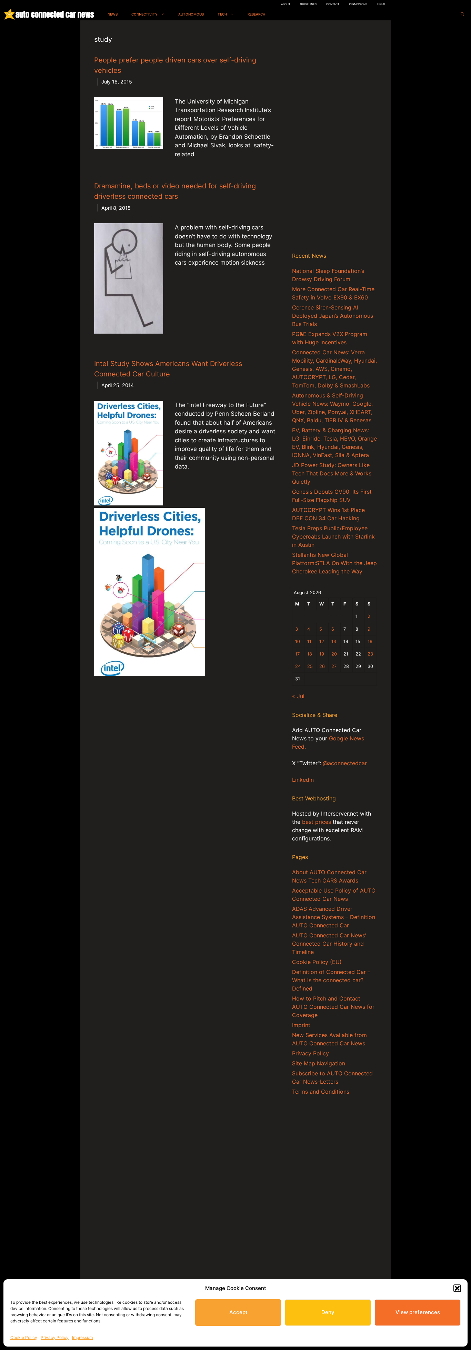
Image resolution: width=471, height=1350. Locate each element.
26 (322, 666)
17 (297, 654)
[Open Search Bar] (462, 14)
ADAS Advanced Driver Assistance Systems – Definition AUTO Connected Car (333, 917)
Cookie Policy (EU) (317, 961)
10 (297, 641)
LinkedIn (303, 779)
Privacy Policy (55, 1337)
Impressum (82, 1337)
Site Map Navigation (318, 1063)
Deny (327, 1312)
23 (370, 654)
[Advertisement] (334, 137)
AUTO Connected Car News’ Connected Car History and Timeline (329, 943)
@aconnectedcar (345, 763)
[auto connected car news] (9, 14)
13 (333, 641)
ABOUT (285, 4)
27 (334, 666)
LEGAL (381, 4)
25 (310, 666)
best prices (316, 821)
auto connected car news (55, 14)
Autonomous (191, 14)
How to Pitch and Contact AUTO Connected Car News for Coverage (333, 1006)
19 (321, 654)
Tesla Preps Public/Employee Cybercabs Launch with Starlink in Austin (333, 536)
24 (298, 666)
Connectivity (144, 14)
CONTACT (332, 4)
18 (309, 654)
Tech (222, 14)
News (113, 14)
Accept (238, 1312)
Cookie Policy (23, 1337)
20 (334, 654)
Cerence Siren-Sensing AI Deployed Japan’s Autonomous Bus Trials (332, 315)
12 (321, 641)
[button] (457, 1288)
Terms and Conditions (320, 1091)
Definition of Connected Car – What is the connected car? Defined (331, 980)
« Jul (298, 696)
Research (256, 14)
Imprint (301, 1025)
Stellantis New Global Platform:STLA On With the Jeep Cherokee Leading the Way (334, 563)
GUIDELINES (308, 4)
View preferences (417, 1312)
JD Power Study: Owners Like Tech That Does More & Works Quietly (331, 473)
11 (309, 641)
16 (370, 641)
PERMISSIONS (358, 4)
